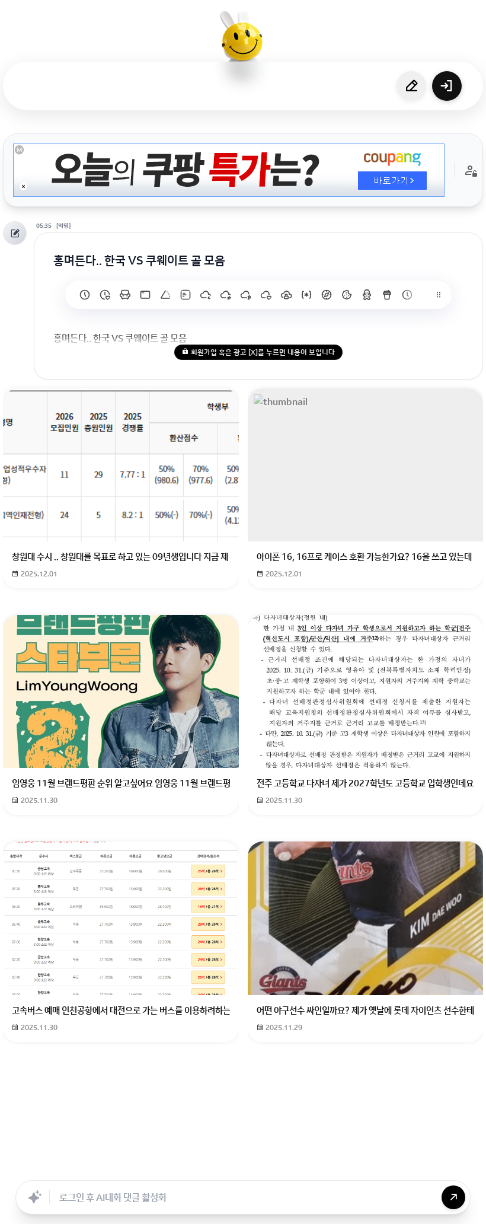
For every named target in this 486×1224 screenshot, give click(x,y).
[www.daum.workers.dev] (387, 294)
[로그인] (447, 86)
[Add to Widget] (363, 1167)
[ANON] (231, 1167)
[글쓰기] (411, 86)
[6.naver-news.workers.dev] (266, 294)
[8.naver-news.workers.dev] (226, 294)
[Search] (179, 1167)
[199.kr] (125, 294)
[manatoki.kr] (105, 294)
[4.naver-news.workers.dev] (306, 294)
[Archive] (336, 1167)
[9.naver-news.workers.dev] (206, 294)
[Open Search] (122, 1167)
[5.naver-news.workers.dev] (286, 294)
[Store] (205, 1167)
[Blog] (284, 1167)
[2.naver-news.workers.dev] (347, 294)
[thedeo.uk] (185, 294)
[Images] (258, 1167)
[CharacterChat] (310, 1167)
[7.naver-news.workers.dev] (246, 294)
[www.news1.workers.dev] (407, 294)
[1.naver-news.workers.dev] (367, 294)
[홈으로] (243, 44)
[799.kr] (145, 294)
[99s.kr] (165, 294)
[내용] (23, 186)
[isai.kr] (85, 294)
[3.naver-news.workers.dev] (326, 294)
